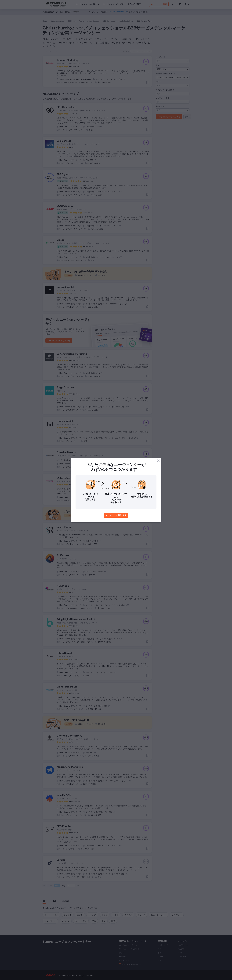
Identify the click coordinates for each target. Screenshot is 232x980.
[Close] (158, 460)
